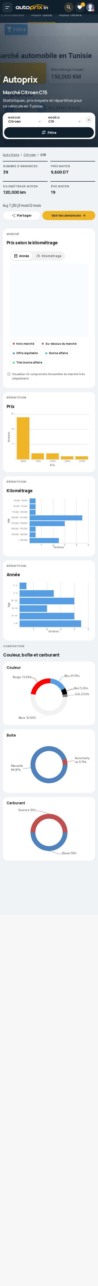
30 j (15, 205)
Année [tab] (24, 256)
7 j (11, 205)
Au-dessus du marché (61, 344)
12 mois (35, 205)
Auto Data (11, 155)
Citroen (29, 155)
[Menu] (7, 7)
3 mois (23, 205)
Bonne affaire (58, 353)
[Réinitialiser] (89, 120)
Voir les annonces (66, 215)
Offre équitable (27, 353)
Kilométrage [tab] (51, 256)
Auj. (6, 205)
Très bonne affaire (29, 362)
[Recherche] (68, 7)
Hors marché (25, 344)
